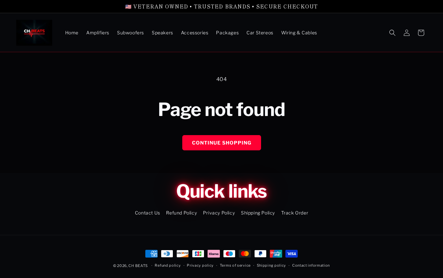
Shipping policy (271, 265)
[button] (392, 33)
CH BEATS (138, 265)
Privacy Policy (219, 212)
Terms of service (235, 265)
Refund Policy (181, 212)
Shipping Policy (258, 212)
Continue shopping (221, 143)
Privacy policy (200, 265)
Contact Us (147, 212)
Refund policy (168, 265)
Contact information (311, 265)
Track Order (294, 212)
